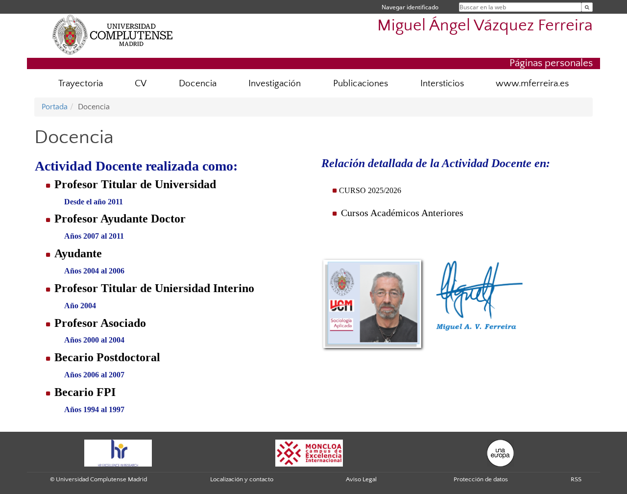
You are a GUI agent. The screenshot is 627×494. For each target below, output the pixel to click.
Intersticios (442, 83)
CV (140, 83)
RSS (576, 479)
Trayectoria (80, 83)
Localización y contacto (241, 479)
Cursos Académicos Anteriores (402, 212)
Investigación (274, 83)
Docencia (198, 83)
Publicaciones (360, 83)
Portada (55, 106)
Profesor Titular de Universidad (135, 184)
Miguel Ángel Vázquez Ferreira (485, 26)
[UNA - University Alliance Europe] (500, 452)
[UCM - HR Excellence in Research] (118, 452)
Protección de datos (481, 479)
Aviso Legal (361, 479)
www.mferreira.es (532, 83)
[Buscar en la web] (587, 7)
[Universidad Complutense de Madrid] (112, 34)
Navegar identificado (410, 7)
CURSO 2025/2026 (370, 190)
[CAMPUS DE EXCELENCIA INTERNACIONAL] (309, 452)
